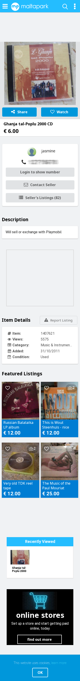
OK (40, 672)
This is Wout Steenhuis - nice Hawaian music (55, 424)
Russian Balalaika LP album (18, 424)
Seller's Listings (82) (43, 197)
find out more (39, 639)
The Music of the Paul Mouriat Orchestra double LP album (59, 485)
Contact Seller (43, 184)
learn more (58, 663)
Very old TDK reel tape (18, 485)
